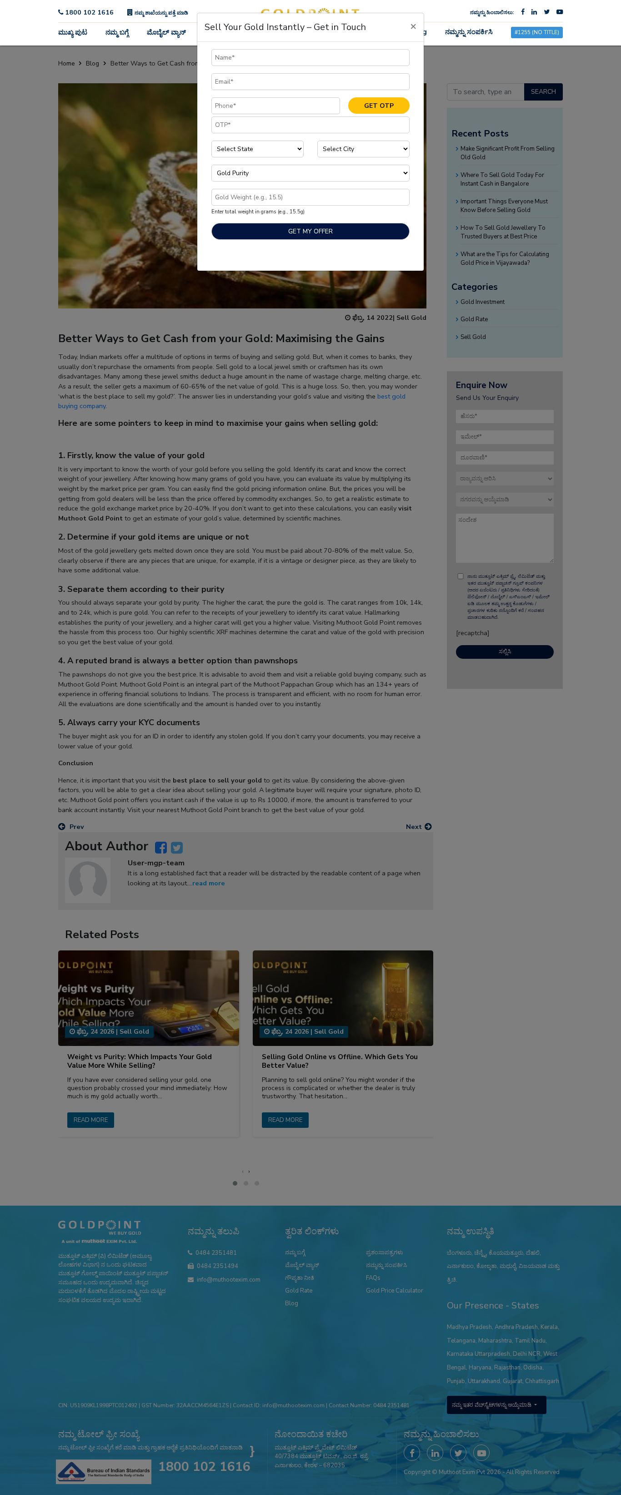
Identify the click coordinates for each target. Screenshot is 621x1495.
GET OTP (379, 105)
